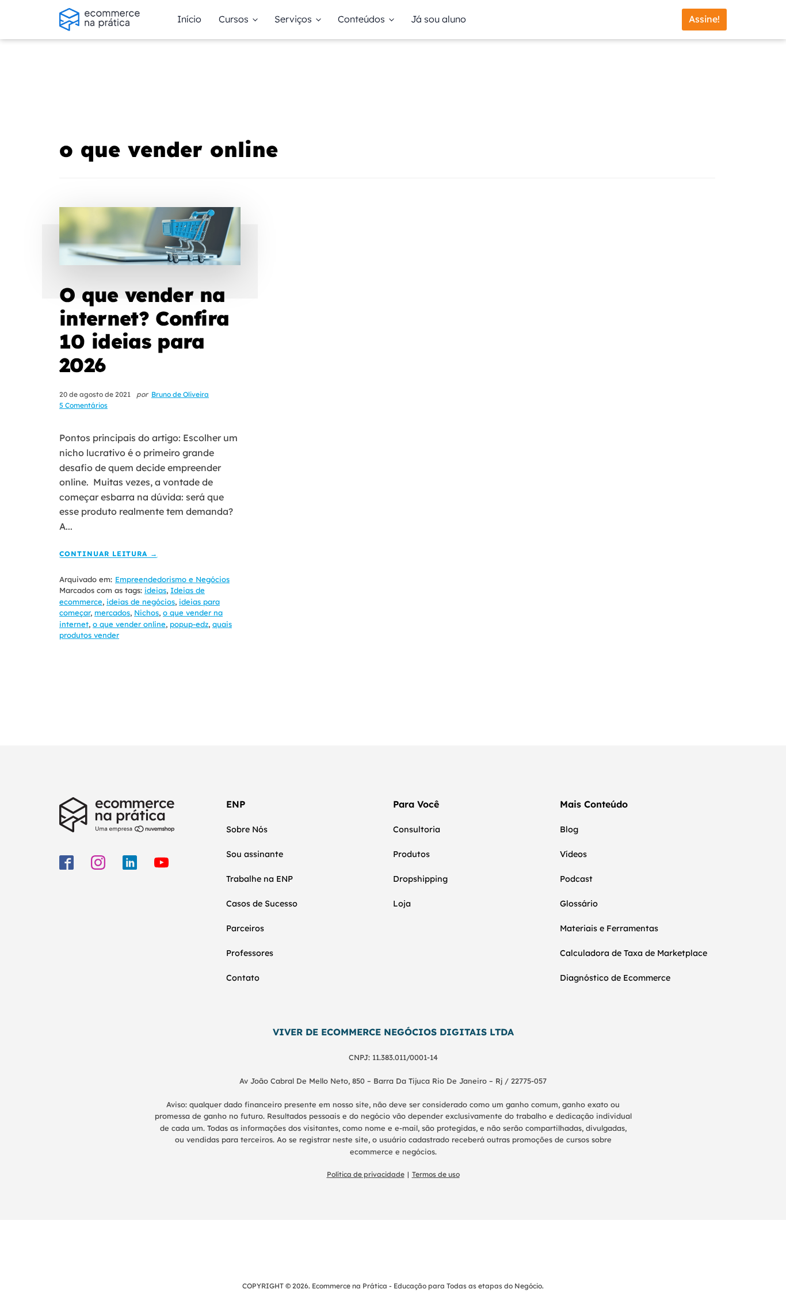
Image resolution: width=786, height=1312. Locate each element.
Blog (569, 829)
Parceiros (245, 928)
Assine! (704, 19)
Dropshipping (420, 879)
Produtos (411, 854)
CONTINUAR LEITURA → (108, 554)
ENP (235, 804)
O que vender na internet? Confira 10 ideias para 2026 (144, 329)
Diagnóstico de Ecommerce (615, 978)
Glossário (579, 903)
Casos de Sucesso (261, 903)
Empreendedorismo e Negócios (172, 579)
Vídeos (573, 854)
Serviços (293, 19)
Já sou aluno (438, 19)
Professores (249, 953)
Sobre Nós (247, 829)
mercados (112, 612)
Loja (402, 903)
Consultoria (416, 829)
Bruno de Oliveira (180, 394)
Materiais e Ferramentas (609, 928)
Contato (243, 978)
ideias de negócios (140, 601)
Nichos (146, 612)
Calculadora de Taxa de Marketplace (633, 953)
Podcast (576, 879)
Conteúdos (361, 19)
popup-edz (189, 624)
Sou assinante (254, 854)
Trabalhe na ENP (259, 879)
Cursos (234, 19)
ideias (155, 590)
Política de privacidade (366, 1174)
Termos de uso (436, 1174)
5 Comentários (83, 405)
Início (189, 19)
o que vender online (129, 624)
